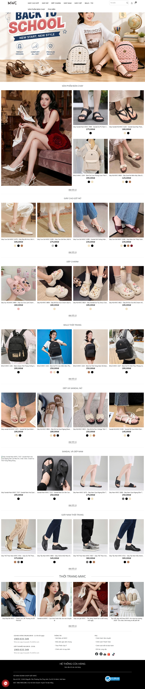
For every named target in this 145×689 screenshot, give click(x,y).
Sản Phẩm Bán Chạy (72, 86)
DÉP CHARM (56, 3)
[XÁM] (123, 499)
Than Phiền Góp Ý (61, 646)
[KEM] (125, 133)
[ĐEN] (90, 133)
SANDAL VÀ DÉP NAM (72, 451)
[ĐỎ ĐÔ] (131, 246)
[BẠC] (53, 246)
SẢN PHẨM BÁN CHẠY (36, 9)
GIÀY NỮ (45, 3)
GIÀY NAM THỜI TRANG (72, 515)
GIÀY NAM (68, 3)
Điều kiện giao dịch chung (63, 642)
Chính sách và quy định (62, 649)
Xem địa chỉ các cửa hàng (73, 667)
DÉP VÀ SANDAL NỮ (72, 388)
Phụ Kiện (51, 9)
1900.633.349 (21, 638)
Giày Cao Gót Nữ (72, 198)
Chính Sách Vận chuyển (103, 638)
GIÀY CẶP (78, 3)
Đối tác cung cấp (101, 649)
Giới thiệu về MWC (61, 638)
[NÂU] (130, 182)
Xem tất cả (73, 190)
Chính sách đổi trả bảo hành (104, 646)
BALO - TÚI (89, 3)
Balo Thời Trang (72, 325)
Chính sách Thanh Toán (103, 642)
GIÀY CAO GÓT (33, 3)
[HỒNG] (18, 309)
